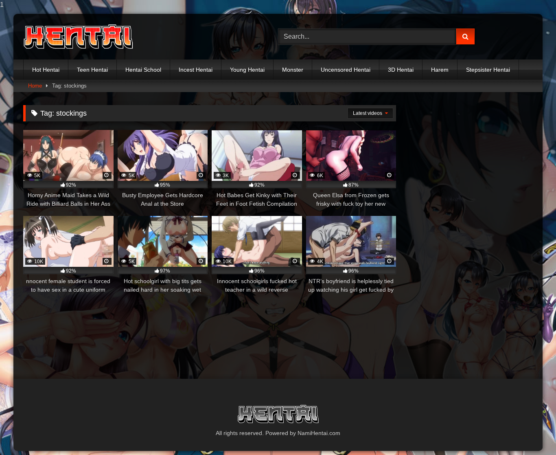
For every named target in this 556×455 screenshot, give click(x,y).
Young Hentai (247, 69)
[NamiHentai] (78, 36)
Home (35, 86)
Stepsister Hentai (488, 69)
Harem (440, 69)
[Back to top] (531, 432)
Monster (292, 69)
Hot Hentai (45, 69)
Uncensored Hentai (345, 69)
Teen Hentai (92, 69)
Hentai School (143, 69)
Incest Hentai (195, 69)
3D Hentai (401, 69)
